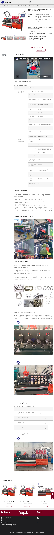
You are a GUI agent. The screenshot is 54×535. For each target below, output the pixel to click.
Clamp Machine (38, 17)
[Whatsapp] (52, 497)
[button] (30, 2)
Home (2, 5)
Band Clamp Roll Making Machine (43, 16)
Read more (9, 506)
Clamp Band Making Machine (11, 5)
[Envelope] (52, 494)
